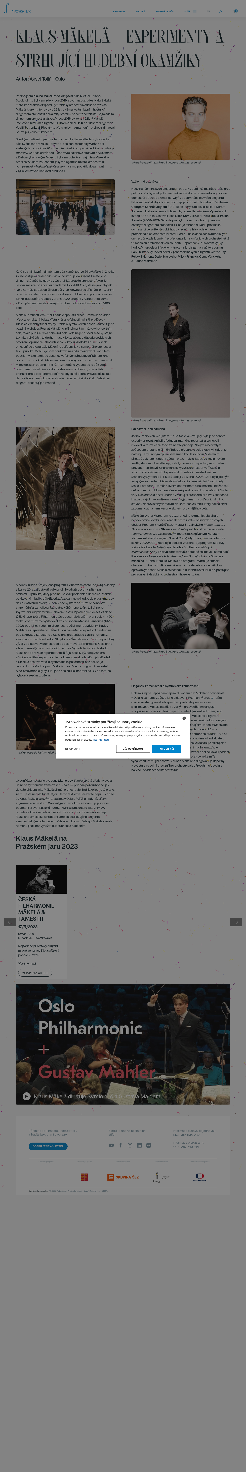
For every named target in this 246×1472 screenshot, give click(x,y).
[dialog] (123, 735)
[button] (72, 749)
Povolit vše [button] (166, 748)
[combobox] (184, 718)
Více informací (101, 739)
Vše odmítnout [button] (133, 748)
